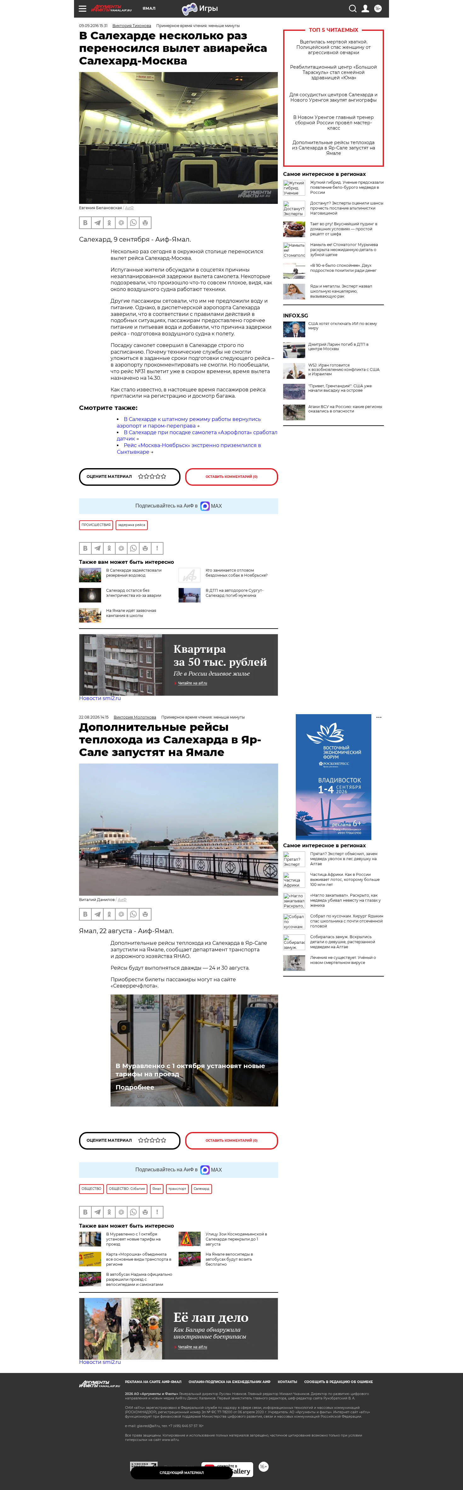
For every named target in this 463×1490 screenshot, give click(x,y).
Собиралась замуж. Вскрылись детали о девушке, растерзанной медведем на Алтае (342, 941)
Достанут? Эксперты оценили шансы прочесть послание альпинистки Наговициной (346, 208)
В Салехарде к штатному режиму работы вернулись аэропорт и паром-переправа (189, 422)
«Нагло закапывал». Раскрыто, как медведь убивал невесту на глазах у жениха (345, 900)
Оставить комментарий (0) (232, 477)
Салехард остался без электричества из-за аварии (133, 593)
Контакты (287, 1382)
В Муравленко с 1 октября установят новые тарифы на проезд (190, 1070)
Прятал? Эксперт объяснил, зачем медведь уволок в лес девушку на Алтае (343, 858)
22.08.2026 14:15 (94, 717)
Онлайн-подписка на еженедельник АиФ (230, 1382)
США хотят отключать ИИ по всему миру (342, 326)
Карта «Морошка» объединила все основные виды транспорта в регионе (138, 1259)
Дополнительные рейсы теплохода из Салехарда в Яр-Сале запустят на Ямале (333, 148)
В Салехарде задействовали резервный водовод (134, 573)
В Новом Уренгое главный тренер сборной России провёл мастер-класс (333, 123)
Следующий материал (182, 1473)
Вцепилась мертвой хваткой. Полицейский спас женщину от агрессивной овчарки (333, 47)
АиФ (129, 207)
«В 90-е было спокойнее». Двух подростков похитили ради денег (343, 268)
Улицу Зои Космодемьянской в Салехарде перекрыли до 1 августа (236, 1239)
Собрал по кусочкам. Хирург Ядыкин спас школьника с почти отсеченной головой (346, 921)
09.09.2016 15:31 (93, 25)
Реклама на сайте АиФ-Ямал (153, 1382)
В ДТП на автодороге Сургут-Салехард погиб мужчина (235, 593)
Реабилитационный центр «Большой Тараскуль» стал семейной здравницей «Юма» (333, 72)
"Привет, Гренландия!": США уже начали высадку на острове (340, 388)
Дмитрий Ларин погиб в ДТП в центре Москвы (338, 346)
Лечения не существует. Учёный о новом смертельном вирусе (343, 960)
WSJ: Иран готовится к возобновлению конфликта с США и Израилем (344, 369)
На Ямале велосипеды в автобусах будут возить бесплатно (229, 1259)
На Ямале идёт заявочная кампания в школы (131, 613)
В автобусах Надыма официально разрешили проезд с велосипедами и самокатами (139, 1279)
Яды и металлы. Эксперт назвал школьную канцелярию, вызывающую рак (341, 291)
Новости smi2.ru (100, 698)
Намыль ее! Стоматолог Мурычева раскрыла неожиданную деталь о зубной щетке (344, 249)
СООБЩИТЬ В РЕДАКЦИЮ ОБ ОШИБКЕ (338, 1382)
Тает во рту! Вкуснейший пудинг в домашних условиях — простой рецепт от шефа (343, 228)
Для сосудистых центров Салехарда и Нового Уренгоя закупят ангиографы (333, 97)
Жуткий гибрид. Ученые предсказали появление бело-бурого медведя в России (347, 187)
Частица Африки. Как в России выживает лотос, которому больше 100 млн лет (345, 879)
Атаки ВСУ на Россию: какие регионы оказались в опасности (345, 409)
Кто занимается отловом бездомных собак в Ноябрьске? (237, 573)
